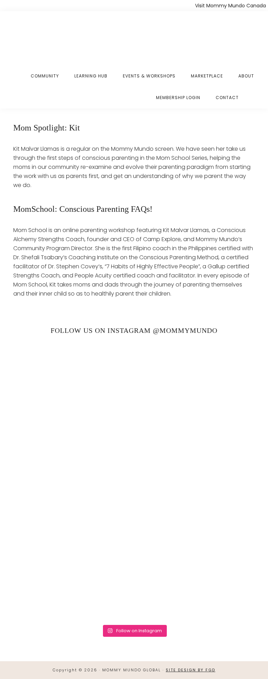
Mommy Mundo (46, 36)
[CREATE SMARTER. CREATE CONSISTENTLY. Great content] (72, 445)
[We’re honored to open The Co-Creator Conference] (72, 375)
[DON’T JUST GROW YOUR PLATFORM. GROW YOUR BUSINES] (195, 516)
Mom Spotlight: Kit (46, 127)
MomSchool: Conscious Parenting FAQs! (82, 209)
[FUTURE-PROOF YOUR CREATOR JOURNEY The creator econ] (195, 445)
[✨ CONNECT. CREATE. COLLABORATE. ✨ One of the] (195, 375)
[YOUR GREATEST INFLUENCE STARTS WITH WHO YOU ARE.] (72, 516)
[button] (254, 92)
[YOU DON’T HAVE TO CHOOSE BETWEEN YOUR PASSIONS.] (72, 586)
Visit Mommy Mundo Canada (230, 5)
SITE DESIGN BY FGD (190, 670)
